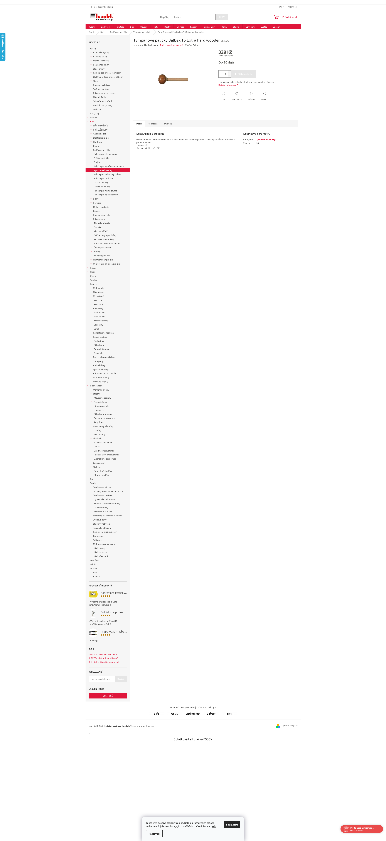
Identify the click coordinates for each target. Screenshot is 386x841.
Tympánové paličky (103, 170)
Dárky (93, 479)
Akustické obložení (102, 527)
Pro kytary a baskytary (104, 418)
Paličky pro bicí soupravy (105, 154)
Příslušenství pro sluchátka (106, 454)
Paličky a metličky (101, 150)
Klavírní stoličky (101, 474)
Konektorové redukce (103, 332)
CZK (280, 7)
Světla (93, 564)
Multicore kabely (101, 377)
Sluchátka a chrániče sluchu (107, 243)
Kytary (93, 48)
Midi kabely (98, 288)
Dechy (93, 275)
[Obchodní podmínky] (211, 713)
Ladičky (97, 430)
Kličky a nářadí (101, 231)
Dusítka (97, 227)
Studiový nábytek (101, 523)
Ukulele (94, 117)
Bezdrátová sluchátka (104, 450)
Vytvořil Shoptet (290, 725)
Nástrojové (98, 292)
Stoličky (97, 109)
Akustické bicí (99, 133)
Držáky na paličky (102, 186)
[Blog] (229, 713)
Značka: (192, 45)
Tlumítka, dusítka (102, 223)
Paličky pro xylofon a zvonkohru (109, 166)
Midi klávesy (100, 548)
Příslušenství (99, 219)
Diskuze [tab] (168, 123)
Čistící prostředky (102, 247)
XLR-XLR (98, 300)
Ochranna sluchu (101, 389)
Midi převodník (101, 556)
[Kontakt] (174, 713)
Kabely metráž (100, 336)
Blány (95, 198)
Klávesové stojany (102, 397)
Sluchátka (97, 438)
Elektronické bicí (101, 137)
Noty (92, 271)
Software (97, 540)
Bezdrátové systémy (103, 105)
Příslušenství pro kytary (104, 93)
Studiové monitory (102, 487)
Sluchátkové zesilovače (105, 458)
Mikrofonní (98, 296)
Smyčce (93, 280)
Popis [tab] (139, 123)
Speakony (98, 324)
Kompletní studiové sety (105, 531)
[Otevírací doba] (193, 713)
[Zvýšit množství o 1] (229, 72)
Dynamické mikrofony (104, 499)
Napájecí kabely (100, 381)
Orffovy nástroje (101, 206)
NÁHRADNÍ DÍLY (100, 125)
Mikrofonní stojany (103, 414)
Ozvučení (94, 560)
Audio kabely (99, 365)
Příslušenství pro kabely (104, 373)
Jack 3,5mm (99, 316)
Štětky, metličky (101, 158)
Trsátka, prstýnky (101, 89)
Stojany (96, 393)
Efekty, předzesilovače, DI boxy (108, 76)
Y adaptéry (98, 361)
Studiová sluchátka (103, 442)
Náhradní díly (99, 97)
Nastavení (154, 833)
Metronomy (99, 434)
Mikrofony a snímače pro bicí (106, 263)
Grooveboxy (99, 535)
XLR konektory (101, 320)
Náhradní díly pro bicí (103, 259)
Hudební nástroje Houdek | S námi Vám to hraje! (193, 707)
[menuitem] (92, 26)
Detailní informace (227, 84)
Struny (96, 80)
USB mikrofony (101, 507)
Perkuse (97, 202)
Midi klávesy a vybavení (104, 544)
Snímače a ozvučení (102, 101)
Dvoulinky (98, 353)
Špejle (97, 162)
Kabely (97, 251)
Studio (93, 483)
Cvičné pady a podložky (105, 235)
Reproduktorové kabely (104, 357)
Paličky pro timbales (103, 178)
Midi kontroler (101, 552)
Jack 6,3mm (99, 312)
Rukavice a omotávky (104, 239)
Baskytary (94, 113)
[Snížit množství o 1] (229, 75)
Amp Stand (99, 422)
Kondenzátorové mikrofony (107, 503)
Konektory (98, 308)
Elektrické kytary (101, 60)
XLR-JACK (98, 304)
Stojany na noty (102, 406)
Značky (93, 568)
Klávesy (93, 267)
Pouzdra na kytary (101, 85)
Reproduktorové (102, 349)
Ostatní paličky (101, 182)
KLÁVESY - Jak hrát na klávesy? (103, 658)
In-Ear (96, 446)
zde (214, 826)
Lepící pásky (99, 462)
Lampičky (99, 410)
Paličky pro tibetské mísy (106, 194)
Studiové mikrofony (102, 495)
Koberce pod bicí (102, 255)
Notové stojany (101, 401)
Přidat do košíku (245, 74)
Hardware (97, 141)
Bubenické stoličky (103, 471)
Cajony (96, 211)
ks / (108, 695)
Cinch (96, 328)
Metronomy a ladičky (103, 426)
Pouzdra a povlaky (101, 214)
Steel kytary (99, 68)
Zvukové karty (99, 519)
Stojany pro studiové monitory (108, 491)
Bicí (92, 121)
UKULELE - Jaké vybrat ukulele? (103, 654)
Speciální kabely (100, 369)
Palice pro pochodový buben (107, 174)
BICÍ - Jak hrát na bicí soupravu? (104, 662)
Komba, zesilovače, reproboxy (107, 72)
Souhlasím (232, 824)
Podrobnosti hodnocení (171, 45)
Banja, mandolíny (101, 64)
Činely (96, 145)
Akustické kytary (101, 52)
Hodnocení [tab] (153, 123)
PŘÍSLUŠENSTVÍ (100, 129)
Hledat (221, 17)
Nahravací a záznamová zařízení (108, 515)
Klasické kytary (100, 56)
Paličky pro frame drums (105, 190)
